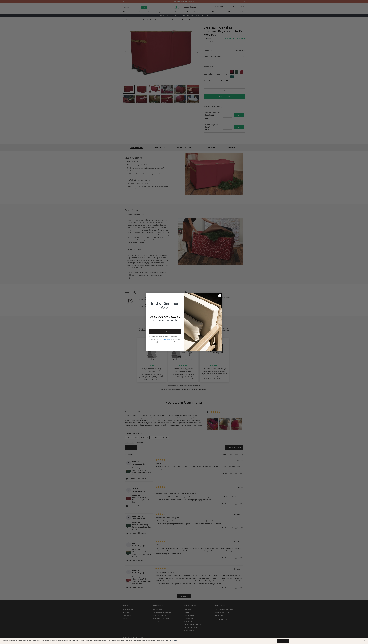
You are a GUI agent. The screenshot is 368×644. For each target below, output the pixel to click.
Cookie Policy (173, 640)
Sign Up (165, 332)
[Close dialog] (220, 295)
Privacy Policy (167, 339)
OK (283, 641)
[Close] (365, 641)
